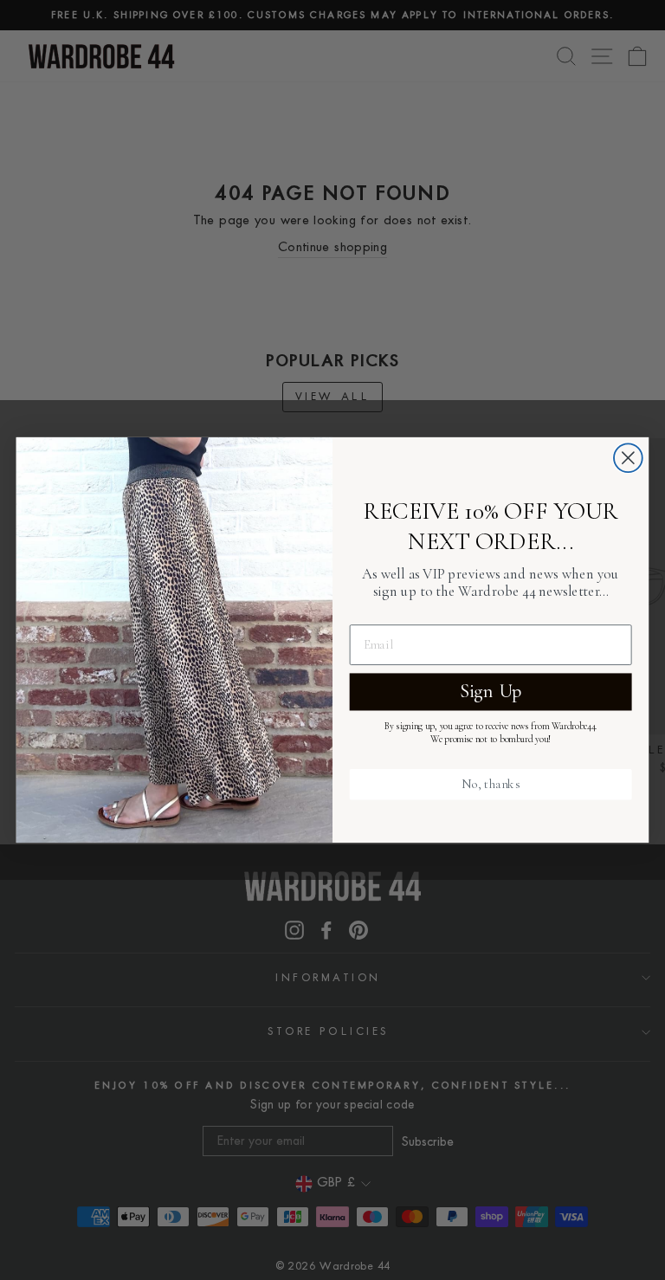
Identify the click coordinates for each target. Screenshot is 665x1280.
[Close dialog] (628, 457)
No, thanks (491, 784)
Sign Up (491, 691)
